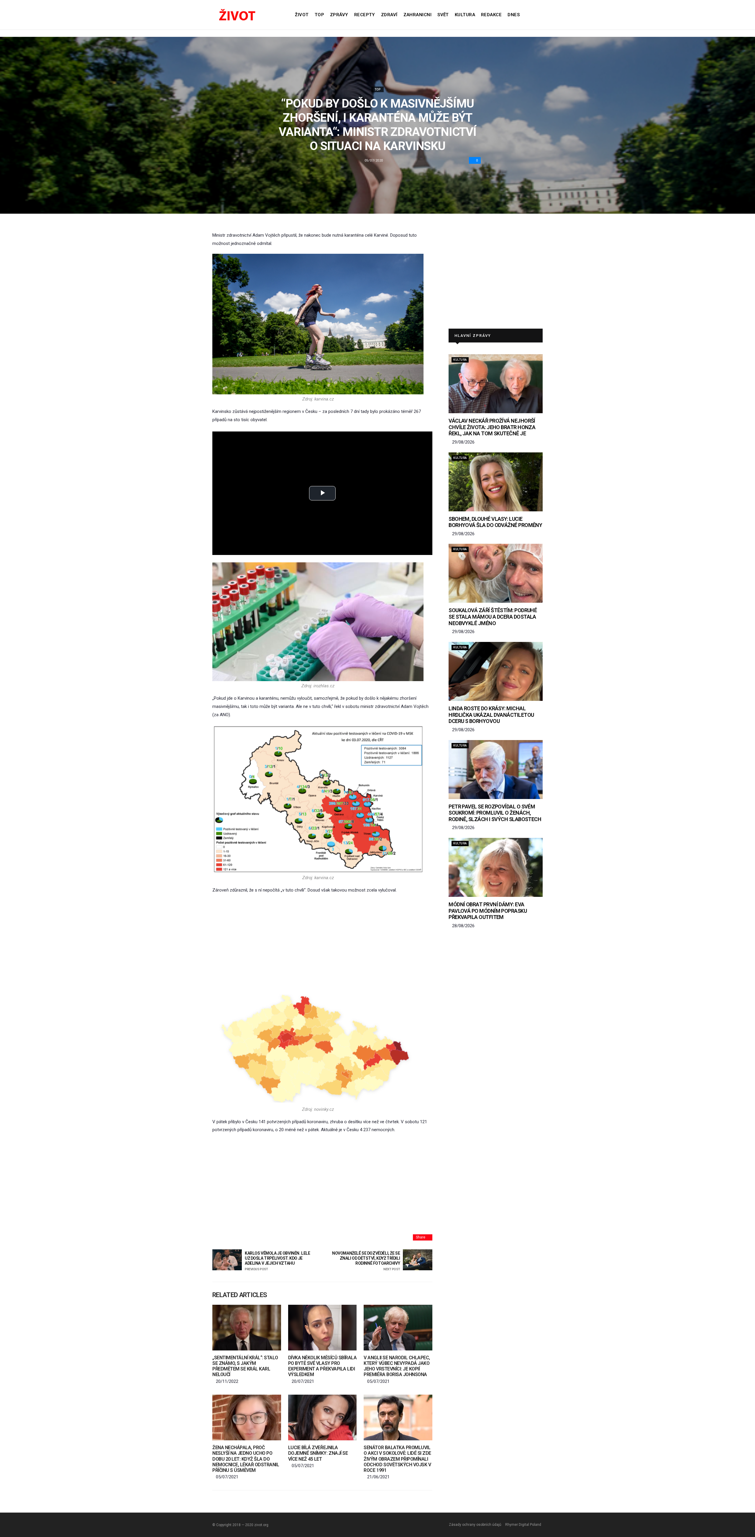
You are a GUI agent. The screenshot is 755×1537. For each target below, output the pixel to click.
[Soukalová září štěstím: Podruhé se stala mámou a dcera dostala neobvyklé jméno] (496, 573)
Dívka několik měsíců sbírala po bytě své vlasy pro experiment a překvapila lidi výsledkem (322, 1366)
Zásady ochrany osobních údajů (475, 1525)
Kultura (465, 14)
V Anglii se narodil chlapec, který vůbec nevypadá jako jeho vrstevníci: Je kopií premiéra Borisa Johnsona (397, 1366)
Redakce (491, 14)
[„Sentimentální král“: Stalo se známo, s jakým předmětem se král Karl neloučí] (246, 1327)
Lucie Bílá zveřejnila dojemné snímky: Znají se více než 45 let (318, 1453)
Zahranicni (417, 14)
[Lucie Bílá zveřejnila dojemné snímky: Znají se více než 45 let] (322, 1417)
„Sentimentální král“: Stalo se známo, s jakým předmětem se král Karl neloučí (245, 1366)
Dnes (514, 14)
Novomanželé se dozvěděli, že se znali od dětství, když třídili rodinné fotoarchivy (366, 1261)
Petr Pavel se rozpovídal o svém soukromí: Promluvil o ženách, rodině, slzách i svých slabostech (495, 812)
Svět (443, 14)
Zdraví (389, 14)
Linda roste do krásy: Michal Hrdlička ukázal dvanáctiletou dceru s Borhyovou (491, 714)
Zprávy (339, 14)
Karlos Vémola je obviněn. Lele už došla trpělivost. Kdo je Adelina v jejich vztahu (277, 1261)
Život (301, 14)
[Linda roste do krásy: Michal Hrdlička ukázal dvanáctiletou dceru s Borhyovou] (496, 671)
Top (319, 14)
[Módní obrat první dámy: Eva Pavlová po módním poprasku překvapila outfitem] (496, 867)
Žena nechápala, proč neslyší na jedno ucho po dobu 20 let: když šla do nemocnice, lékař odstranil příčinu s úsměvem (245, 1459)
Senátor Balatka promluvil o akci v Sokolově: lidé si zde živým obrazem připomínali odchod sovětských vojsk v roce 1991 (397, 1459)
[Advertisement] (322, 943)
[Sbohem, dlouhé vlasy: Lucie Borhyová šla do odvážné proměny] (496, 481)
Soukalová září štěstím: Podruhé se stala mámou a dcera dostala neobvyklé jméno (493, 616)
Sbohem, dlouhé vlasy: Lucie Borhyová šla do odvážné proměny (495, 522)
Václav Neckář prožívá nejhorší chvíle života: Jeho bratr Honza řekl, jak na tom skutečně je (492, 427)
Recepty (364, 14)
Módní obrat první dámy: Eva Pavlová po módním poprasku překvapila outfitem (488, 910)
